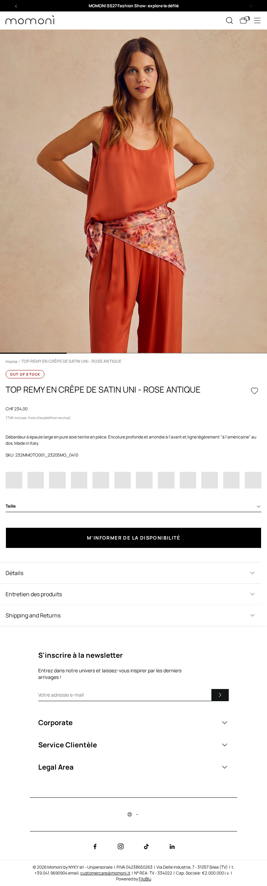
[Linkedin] (172, 846)
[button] (133, 6)
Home (11, 361)
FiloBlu (145, 879)
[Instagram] (121, 846)
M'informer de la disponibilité (133, 537)
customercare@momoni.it (105, 873)
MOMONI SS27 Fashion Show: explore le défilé (134, 6)
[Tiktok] (146, 846)
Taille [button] (11, 506)
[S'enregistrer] (220, 695)
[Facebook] (95, 846)
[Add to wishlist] (254, 391)
